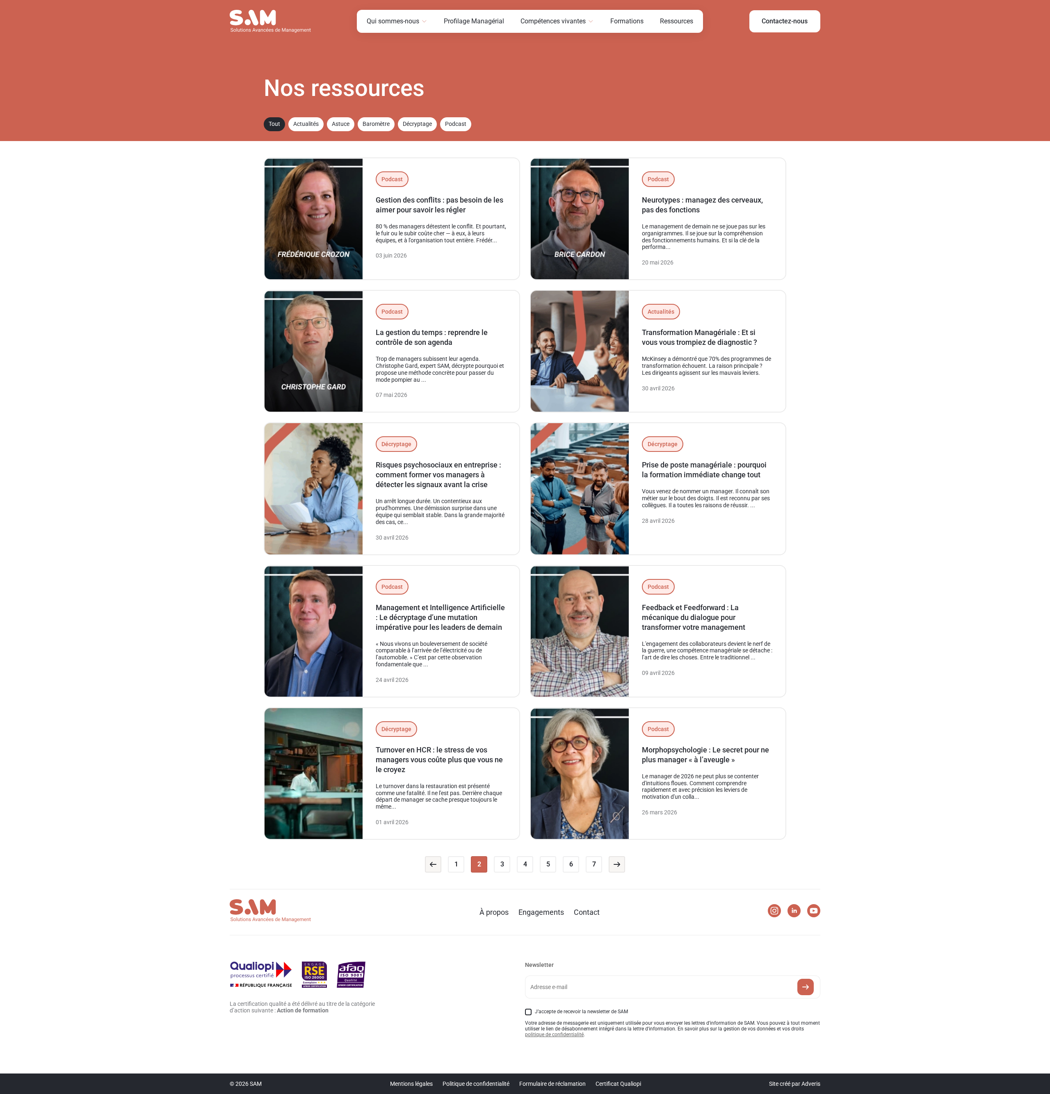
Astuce (340, 124)
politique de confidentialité (554, 1034)
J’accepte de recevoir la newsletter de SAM (581, 1011)
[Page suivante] (617, 864)
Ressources (676, 21)
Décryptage (417, 124)
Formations (627, 21)
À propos (494, 912)
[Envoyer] (805, 987)
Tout (274, 124)
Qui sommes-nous (393, 21)
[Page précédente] (433, 864)
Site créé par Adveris (794, 1083)
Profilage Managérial (474, 21)
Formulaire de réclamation (552, 1083)
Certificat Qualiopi (618, 1083)
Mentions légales (411, 1083)
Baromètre (376, 124)
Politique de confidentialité (476, 1083)
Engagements (541, 912)
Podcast (455, 124)
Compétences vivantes (553, 21)
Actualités (306, 124)
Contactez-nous (785, 21)
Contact (587, 912)
